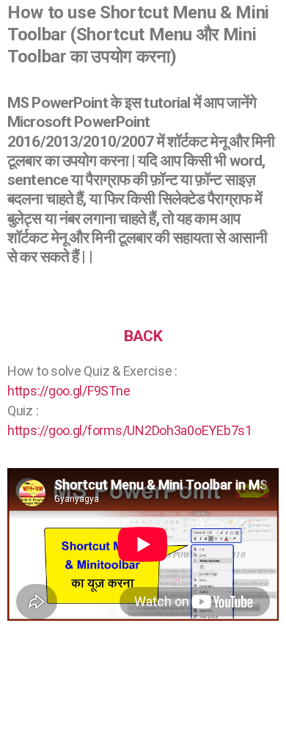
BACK (143, 336)
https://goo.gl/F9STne (68, 390)
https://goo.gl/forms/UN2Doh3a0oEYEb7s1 (129, 430)
